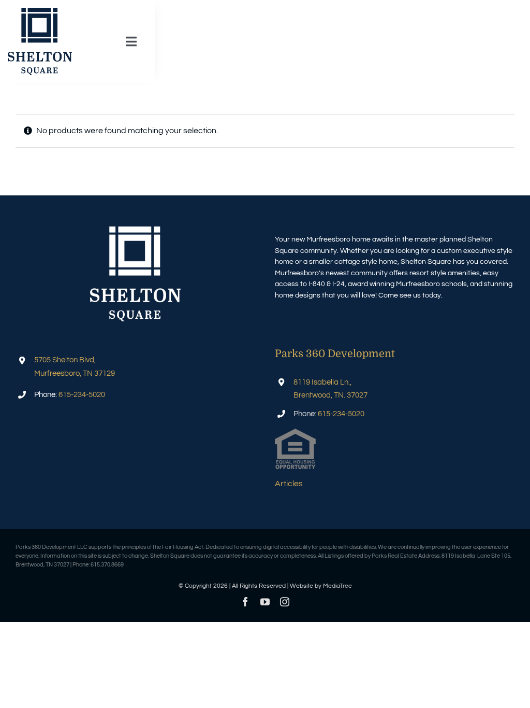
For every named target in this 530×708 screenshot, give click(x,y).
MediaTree (337, 586)
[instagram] (284, 601)
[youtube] (265, 601)
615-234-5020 (81, 395)
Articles (289, 483)
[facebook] (245, 601)
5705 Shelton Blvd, (65, 360)
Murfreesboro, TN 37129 (74, 373)
